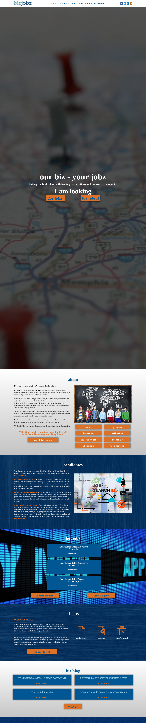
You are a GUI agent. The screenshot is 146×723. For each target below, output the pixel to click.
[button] (43, 440)
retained (101, 638)
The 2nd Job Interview (42, 692)
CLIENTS (82, 3)
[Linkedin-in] (128, 3)
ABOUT (54, 3)
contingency (81, 638)
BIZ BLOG (91, 3)
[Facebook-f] (121, 3)
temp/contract (122, 638)
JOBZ (74, 3)
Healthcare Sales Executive (73, 547)
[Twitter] (125, 3)
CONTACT (101, 3)
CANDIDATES (65, 3)
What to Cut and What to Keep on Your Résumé (103, 692)
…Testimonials (21, 475)
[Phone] (131, 3)
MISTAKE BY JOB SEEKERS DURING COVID (103, 678)
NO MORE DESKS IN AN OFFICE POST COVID (42, 678)
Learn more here (20, 518)
